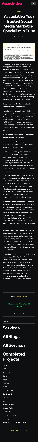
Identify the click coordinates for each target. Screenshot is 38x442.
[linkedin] (23, 313)
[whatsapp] (28, 313)
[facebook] (10, 313)
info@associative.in (20, 296)
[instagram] (19, 313)
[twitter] (14, 313)
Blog (19, 11)
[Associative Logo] (12, 3)
